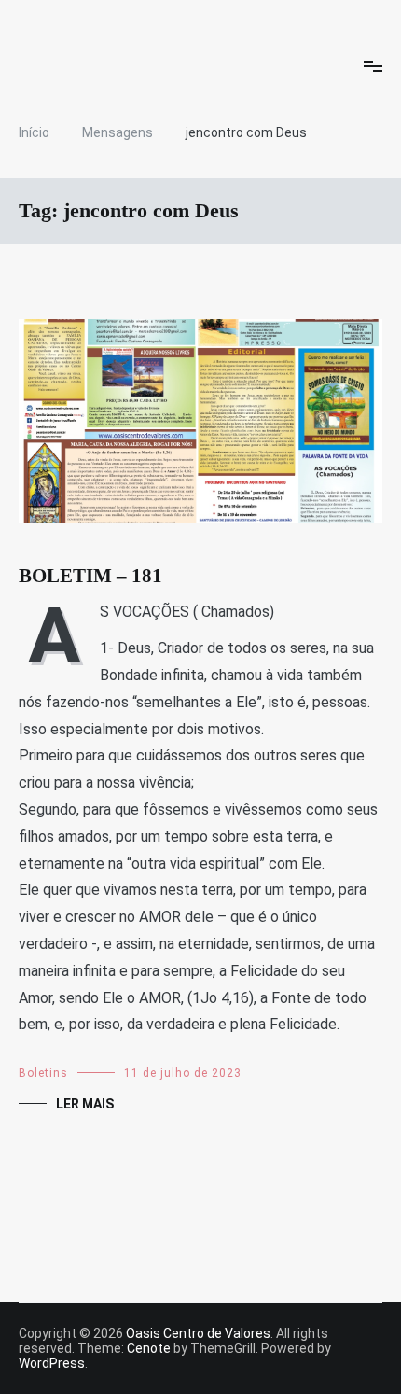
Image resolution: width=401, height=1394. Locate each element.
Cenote (149, 1348)
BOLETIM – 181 (90, 576)
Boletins (43, 1073)
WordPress (52, 1363)
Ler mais (85, 1103)
